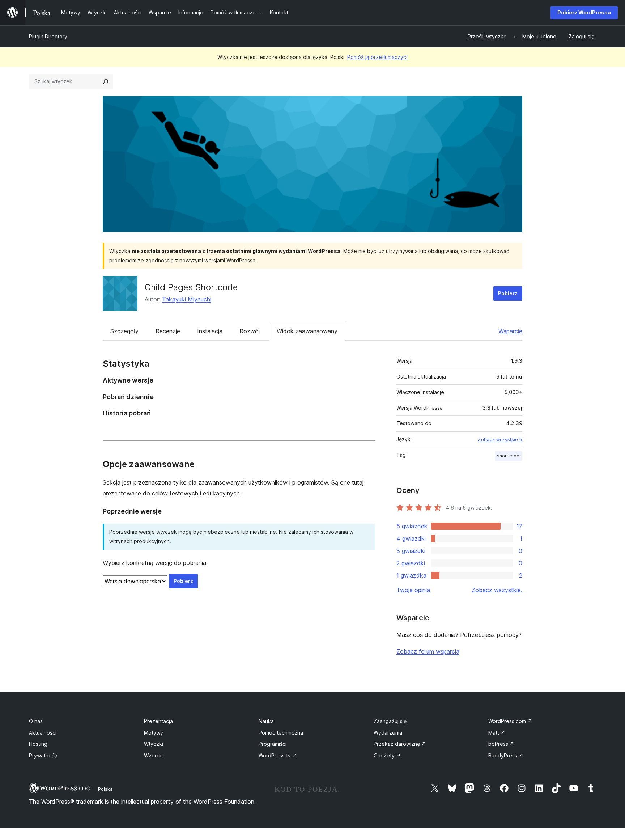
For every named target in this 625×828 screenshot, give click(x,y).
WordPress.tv (278, 755)
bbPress (501, 744)
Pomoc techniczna (281, 733)
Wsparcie (510, 331)
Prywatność (43, 755)
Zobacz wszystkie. (497, 589)
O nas (36, 721)
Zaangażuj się (390, 721)
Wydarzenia (388, 733)
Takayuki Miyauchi (186, 299)
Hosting (38, 744)
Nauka (266, 721)
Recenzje (168, 331)
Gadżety (387, 755)
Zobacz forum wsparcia (427, 651)
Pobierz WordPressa (584, 12)
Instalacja (209, 331)
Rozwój (249, 331)
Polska (105, 789)
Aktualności (42, 733)
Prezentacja (158, 721)
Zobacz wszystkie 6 (500, 439)
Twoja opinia (413, 589)
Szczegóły (124, 331)
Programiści (272, 744)
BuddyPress (505, 755)
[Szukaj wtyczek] (105, 81)
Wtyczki (153, 744)
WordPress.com (510, 721)
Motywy (153, 733)
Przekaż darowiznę (400, 744)
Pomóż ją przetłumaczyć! (377, 57)
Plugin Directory (48, 36)
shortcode (508, 456)
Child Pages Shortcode (191, 287)
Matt (496, 733)
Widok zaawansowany (307, 331)
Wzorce (153, 755)
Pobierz (508, 293)
